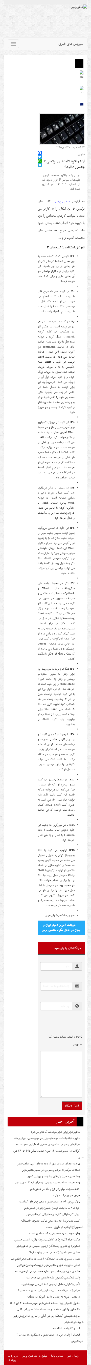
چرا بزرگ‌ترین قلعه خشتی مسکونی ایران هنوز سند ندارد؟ (49, 1290)
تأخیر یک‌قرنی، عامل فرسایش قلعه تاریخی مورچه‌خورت (50, 1284)
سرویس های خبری (70, 44)
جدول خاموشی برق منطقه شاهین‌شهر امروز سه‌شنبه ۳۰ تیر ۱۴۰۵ (45, 1303)
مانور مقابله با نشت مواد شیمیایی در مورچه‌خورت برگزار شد (47, 1138)
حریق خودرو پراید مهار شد (65, 1195)
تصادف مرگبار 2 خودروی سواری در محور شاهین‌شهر (51, 1169)
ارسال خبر (73, 1355)
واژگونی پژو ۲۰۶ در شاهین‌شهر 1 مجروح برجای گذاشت (49, 1201)
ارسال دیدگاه (72, 1105)
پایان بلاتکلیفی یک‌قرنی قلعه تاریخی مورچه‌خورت (53, 1277)
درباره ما (13, 1355)
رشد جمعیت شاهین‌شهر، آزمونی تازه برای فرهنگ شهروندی (47, 1182)
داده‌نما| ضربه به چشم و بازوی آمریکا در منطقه (53, 1296)
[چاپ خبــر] (39, 147)
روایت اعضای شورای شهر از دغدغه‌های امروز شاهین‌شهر (48, 1163)
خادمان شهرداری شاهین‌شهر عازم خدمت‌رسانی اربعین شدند (47, 1271)
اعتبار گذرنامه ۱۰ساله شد (66, 1328)
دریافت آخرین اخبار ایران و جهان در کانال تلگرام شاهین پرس (61, 928)
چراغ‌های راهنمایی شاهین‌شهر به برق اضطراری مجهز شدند (47, 1144)
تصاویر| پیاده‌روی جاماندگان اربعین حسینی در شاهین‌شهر (48, 1245)
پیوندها (12, 1360)
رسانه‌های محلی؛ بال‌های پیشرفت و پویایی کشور (54, 1176)
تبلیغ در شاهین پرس (34, 1355)
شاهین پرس (62, 201)
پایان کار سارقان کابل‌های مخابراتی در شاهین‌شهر (53, 1214)
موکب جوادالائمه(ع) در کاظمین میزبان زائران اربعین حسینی (47, 1239)
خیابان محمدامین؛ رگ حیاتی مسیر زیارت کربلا (54, 1252)
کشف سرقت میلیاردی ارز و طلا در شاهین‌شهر (55, 1189)
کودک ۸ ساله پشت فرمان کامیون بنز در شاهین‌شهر (52, 1207)
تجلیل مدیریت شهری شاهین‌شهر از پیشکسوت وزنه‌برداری (48, 1265)
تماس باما (57, 1355)
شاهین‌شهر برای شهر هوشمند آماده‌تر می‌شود (55, 1131)
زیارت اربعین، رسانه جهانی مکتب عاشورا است (54, 1233)
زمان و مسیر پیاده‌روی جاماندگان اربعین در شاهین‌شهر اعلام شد (45, 1258)
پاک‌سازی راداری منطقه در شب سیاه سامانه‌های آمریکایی (48, 1309)
